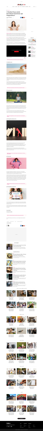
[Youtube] (11, 426)
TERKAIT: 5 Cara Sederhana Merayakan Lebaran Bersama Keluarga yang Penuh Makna (15, 215)
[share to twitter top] (22, 17)
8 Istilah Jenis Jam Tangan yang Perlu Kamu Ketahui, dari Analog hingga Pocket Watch (11, 362)
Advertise (21, 426)
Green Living (22, 314)
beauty (19, 6)
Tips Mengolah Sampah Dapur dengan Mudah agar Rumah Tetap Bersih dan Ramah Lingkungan (21, 324)
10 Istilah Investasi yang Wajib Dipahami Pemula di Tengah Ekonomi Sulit (11, 350)
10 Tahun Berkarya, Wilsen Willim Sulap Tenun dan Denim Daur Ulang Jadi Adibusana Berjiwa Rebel (31, 336)
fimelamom (23, 6)
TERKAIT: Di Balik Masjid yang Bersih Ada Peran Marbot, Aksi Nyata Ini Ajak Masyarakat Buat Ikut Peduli (16, 183)
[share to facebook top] (21, 17)
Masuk (34, 6)
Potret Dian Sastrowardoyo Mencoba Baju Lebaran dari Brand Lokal (19, 246)
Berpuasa (8, 37)
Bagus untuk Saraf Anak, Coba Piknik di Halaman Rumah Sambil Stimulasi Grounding (11, 310)
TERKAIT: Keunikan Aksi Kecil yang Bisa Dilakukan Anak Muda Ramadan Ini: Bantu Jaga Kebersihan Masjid (16, 153)
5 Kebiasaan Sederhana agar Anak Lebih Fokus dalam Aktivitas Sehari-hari (31, 376)
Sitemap (24, 426)
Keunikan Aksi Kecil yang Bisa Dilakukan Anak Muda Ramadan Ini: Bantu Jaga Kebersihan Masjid (19, 276)
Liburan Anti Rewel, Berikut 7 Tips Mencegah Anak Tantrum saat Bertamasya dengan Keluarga (11, 298)
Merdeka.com (29, 427)
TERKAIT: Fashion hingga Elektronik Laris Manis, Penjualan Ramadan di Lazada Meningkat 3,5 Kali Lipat (16, 116)
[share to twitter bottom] (22, 225)
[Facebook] (7, 426)
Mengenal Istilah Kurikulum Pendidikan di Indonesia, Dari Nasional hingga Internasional (21, 362)
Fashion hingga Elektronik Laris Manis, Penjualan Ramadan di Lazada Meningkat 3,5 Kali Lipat (19, 269)
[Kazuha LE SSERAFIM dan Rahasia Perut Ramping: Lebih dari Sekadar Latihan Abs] (29, 55)
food (20, 6)
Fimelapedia (22, 340)
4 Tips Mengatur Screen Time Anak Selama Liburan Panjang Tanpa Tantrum (21, 310)
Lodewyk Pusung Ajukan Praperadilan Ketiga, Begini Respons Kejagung (21, 413)
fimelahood (26, 6)
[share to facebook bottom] (21, 225)
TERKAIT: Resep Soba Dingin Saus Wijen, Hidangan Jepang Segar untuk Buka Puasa (15, 59)
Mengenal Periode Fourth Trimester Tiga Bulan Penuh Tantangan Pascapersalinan (21, 387)
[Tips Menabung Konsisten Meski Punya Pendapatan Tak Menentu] (32, 40)
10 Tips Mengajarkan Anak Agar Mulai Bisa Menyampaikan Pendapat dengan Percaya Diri (11, 376)
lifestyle (13, 6)
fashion (16, 6)
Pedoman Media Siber (22, 427)
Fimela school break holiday (22, 288)
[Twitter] (10, 426)
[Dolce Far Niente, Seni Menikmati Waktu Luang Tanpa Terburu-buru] (29, 51)
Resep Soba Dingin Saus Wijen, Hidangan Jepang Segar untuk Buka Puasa (19, 255)
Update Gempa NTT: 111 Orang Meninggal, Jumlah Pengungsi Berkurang (11, 402)
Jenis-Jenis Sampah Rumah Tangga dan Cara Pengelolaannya (31, 362)
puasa (13, 42)
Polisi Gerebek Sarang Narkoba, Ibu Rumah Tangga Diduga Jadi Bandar (11, 413)
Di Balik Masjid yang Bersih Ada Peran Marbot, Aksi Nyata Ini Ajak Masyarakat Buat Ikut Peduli (19, 283)
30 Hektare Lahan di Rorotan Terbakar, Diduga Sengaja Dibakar (31, 413)
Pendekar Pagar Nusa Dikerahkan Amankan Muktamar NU (32, 402)
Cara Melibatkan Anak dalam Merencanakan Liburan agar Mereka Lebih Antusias (32, 298)
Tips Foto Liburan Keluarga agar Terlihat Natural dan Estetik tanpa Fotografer (32, 310)
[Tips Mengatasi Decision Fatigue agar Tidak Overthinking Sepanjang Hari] (29, 48)
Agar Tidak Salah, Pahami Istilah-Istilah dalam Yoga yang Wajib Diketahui (21, 350)
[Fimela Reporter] (7, 17)
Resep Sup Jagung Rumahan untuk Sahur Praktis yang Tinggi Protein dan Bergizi (19, 262)
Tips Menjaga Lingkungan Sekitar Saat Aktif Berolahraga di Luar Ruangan (21, 336)
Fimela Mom (22, 366)
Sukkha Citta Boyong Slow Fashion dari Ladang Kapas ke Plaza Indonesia (32, 324)
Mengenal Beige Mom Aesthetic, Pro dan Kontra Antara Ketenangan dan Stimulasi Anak (32, 387)
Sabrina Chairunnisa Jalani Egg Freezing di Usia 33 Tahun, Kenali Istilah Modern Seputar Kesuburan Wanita (32, 350)
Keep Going (21, 418)
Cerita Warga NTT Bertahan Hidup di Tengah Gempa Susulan (21, 402)
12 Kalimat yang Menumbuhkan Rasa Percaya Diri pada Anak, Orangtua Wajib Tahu (11, 387)
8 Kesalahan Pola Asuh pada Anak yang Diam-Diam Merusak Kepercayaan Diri (21, 376)
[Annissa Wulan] (8, 225)
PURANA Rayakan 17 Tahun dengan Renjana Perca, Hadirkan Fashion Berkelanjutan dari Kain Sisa (11, 324)
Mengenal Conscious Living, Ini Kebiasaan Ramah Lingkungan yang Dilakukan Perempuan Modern (11, 336)
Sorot (22, 392)
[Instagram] (8, 426)
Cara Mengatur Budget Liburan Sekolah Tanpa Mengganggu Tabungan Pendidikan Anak (21, 298)
